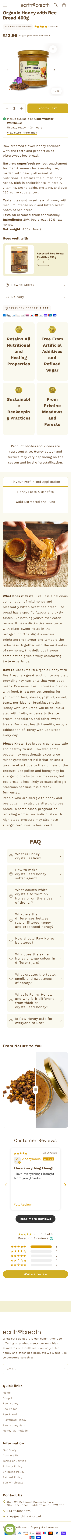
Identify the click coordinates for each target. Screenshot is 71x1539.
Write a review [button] (35, 1274)
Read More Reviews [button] (35, 1219)
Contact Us (11, 1455)
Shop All (8, 1398)
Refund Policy (12, 1477)
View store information (22, 132)
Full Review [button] (23, 1204)
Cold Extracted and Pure (35, 502)
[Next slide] (65, 1185)
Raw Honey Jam (14, 1425)
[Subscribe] (64, 1369)
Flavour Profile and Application (35, 482)
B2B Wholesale (13, 1482)
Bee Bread (10, 1414)
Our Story (9, 1450)
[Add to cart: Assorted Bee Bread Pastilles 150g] (43, 262)
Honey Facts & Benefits (35, 492)
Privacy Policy (12, 1466)
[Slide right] (54, 70)
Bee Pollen (10, 1408)
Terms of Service (14, 1460)
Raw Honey (10, 1403)
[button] (5, 5)
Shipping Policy (13, 1471)
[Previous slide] (6, 1185)
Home (7, 1392)
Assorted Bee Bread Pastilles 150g (51, 255)
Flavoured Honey (14, 1419)
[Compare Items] (35, 1090)
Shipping (23, 36)
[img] (20, 1153)
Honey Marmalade (15, 1430)
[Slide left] (8, 70)
